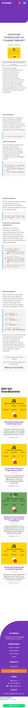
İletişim (14, 657)
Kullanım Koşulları (14, 647)
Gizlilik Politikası (14, 651)
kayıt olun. (16, 364)
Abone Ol (14, 671)
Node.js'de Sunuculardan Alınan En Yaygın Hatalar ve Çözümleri (14, 519)
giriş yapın (22, 362)
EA (23, 694)
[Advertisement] (14, 14)
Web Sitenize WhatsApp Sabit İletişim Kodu (14, 423)
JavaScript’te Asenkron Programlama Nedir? (14, 470)
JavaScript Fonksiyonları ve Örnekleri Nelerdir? (14, 568)
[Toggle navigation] (24, 3)
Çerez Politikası (14, 654)
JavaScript (17, 45)
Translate (13, 699)
